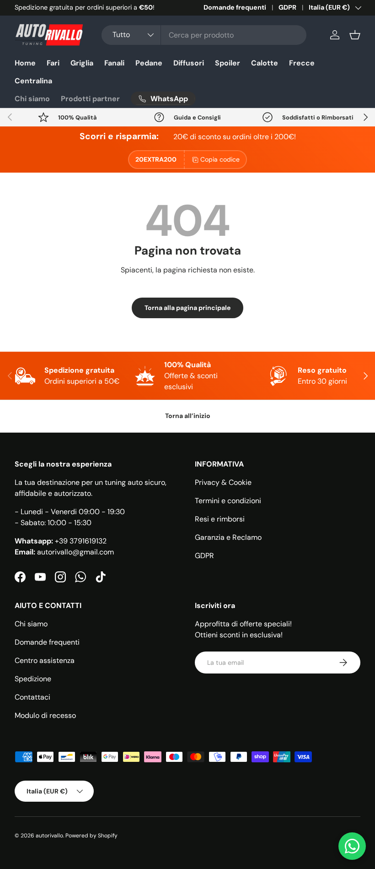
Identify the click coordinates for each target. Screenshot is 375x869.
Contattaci (32, 697)
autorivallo (49, 835)
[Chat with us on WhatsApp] (352, 846)
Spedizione (33, 679)
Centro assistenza (45, 660)
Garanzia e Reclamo (228, 537)
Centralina (33, 81)
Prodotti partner (90, 98)
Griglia (81, 63)
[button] (355, 35)
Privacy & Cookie (223, 482)
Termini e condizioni (228, 500)
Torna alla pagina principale (187, 308)
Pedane (148, 63)
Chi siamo (32, 98)
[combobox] (204, 35)
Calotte (264, 63)
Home (25, 63)
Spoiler (227, 63)
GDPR (287, 7)
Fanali (114, 63)
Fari (53, 63)
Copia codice (220, 159)
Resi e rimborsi (220, 519)
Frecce (302, 63)
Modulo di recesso (45, 715)
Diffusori (188, 63)
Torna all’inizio (187, 416)
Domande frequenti (235, 7)
